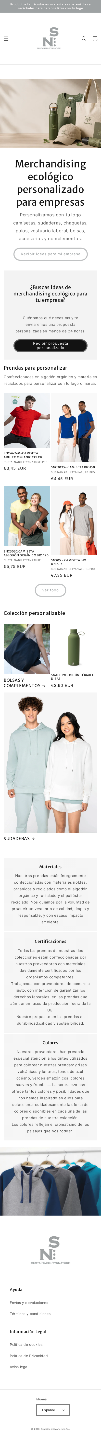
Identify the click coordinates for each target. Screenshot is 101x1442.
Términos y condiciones (30, 1314)
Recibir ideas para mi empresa (50, 254)
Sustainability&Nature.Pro (55, 1429)
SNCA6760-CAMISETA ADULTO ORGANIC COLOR (23, 455)
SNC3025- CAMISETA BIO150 (73, 467)
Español (48, 1410)
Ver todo (50, 590)
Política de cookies (26, 1344)
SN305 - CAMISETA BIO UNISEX (68, 562)
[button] (6, 38)
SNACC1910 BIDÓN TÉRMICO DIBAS (73, 677)
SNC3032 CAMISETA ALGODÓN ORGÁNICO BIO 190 (26, 553)
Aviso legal (19, 1367)
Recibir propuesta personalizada (50, 345)
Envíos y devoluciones (29, 1303)
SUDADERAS (17, 838)
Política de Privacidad (29, 1356)
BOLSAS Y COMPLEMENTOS (22, 683)
